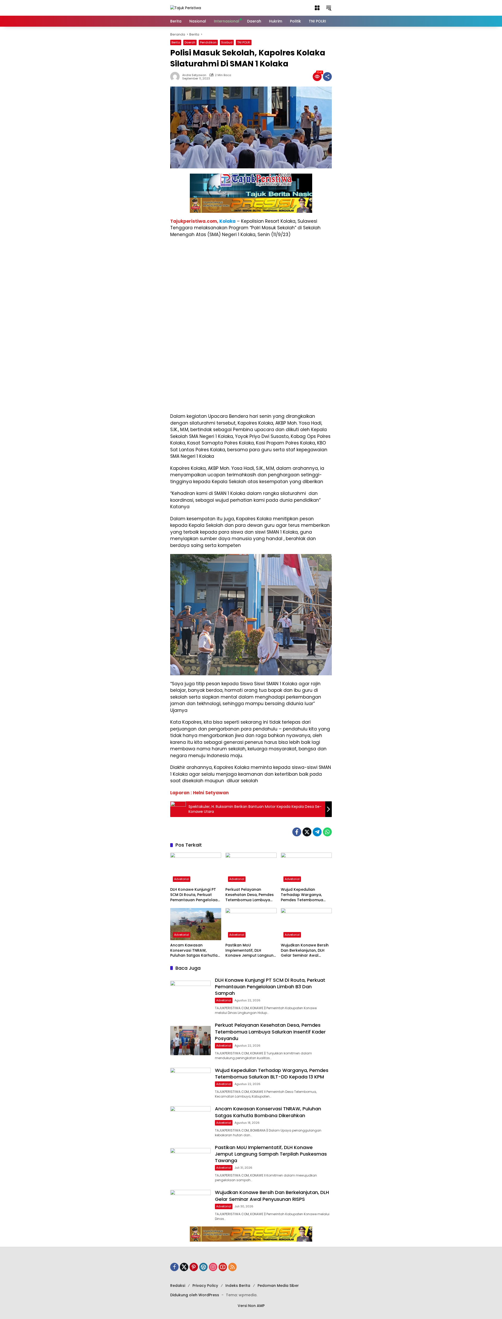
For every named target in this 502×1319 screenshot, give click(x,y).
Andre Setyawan (194, 75)
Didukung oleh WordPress (194, 1295)
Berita (176, 42)
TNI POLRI (243, 42)
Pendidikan (208, 42)
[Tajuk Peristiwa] (185, 7)
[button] (317, 8)
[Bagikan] (327, 76)
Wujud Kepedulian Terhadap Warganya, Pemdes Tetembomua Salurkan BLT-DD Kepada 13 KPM (304, 895)
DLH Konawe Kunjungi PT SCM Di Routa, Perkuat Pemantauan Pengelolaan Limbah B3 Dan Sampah (195, 895)
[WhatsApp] (327, 831)
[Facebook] (296, 831)
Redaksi (177, 1285)
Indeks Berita (237, 1285)
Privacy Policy (205, 1285)
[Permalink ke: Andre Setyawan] (176, 76)
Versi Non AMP (251, 1305)
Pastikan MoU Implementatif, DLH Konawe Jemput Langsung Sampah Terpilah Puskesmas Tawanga (250, 950)
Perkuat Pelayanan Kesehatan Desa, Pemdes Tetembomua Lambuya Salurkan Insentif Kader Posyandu (249, 895)
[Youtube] (223, 1267)
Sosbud (226, 42)
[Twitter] (307, 831)
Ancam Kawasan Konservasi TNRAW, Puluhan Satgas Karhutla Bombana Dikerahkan (194, 950)
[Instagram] (213, 1267)
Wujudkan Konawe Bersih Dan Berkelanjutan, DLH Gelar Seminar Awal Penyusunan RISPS (305, 950)
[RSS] (232, 1267)
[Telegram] (317, 831)
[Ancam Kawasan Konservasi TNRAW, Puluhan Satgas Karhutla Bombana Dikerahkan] (195, 924)
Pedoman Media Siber (278, 1285)
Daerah (190, 42)
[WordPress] (203, 1267)
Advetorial (181, 879)
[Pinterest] (194, 1267)
